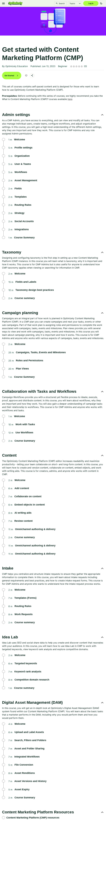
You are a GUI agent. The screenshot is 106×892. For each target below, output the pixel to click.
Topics (72, 3)
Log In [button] (90, 3)
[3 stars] (76, 66)
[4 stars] (79, 66)
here (70, 99)
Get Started (9, 75)
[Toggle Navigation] (3, 3)
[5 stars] (81, 66)
